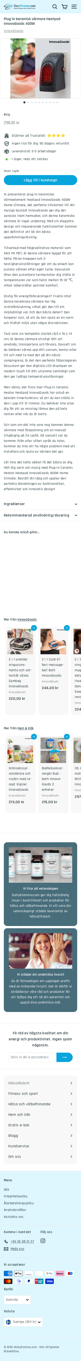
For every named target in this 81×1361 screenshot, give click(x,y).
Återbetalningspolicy (19, 1203)
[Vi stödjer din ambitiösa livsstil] (40, 951)
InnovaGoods (13, 31)
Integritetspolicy (16, 1196)
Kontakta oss (14, 1217)
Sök (6, 1189)
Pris (7, 114)
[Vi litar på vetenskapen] (40, 865)
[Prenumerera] (64, 1057)
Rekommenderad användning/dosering (36, 515)
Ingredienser (14, 504)
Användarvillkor (15, 1210)
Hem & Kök (26, 728)
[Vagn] (64, 6)
